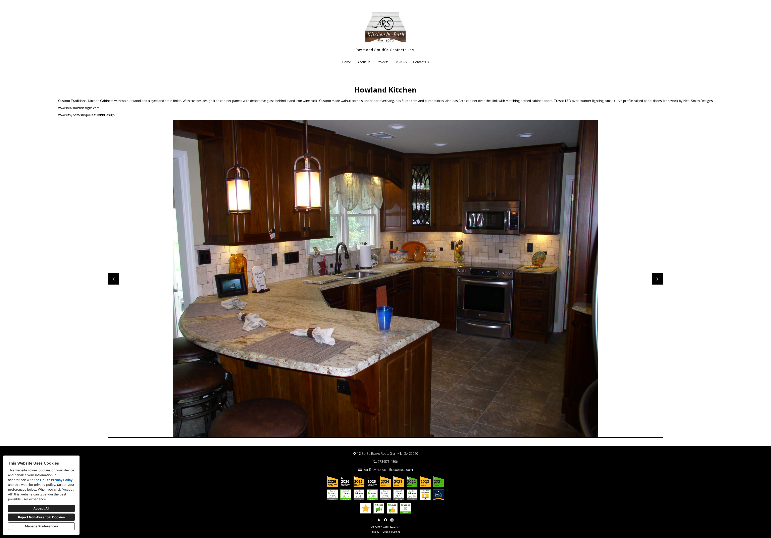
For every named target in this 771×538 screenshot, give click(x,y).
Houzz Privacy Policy (56, 480)
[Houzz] (379, 520)
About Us (363, 62)
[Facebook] (385, 520)
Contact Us (421, 62)
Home (346, 62)
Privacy (375, 531)
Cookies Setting (391, 531)
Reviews (401, 62)
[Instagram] (392, 520)
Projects (383, 62)
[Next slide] (657, 279)
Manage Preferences (41, 526)
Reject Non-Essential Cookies (41, 517)
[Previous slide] (113, 279)
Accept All (41, 508)
